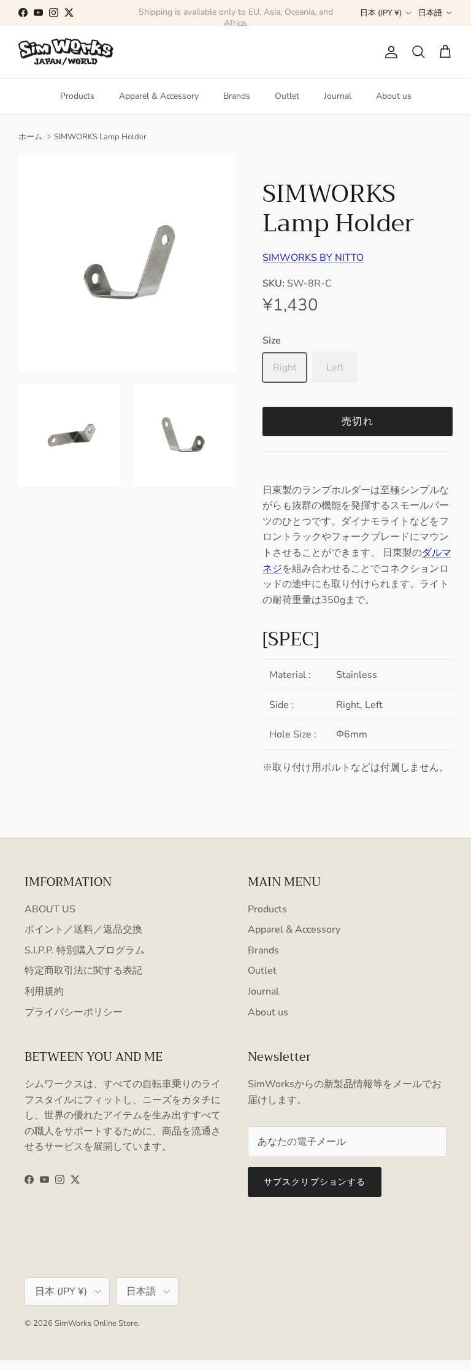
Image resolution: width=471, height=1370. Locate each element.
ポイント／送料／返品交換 (83, 929)
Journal (337, 96)
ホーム (30, 136)
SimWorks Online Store (96, 1323)
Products (77, 96)
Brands (236, 96)
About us (394, 96)
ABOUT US (50, 909)
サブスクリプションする (315, 1182)
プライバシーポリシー (74, 1012)
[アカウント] (389, 52)
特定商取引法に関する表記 (83, 970)
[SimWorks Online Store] (65, 52)
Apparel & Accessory (159, 96)
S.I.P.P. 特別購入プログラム (85, 950)
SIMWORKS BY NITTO (313, 257)
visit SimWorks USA (292, 17)
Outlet (287, 96)
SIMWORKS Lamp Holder (100, 136)
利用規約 (44, 991)
